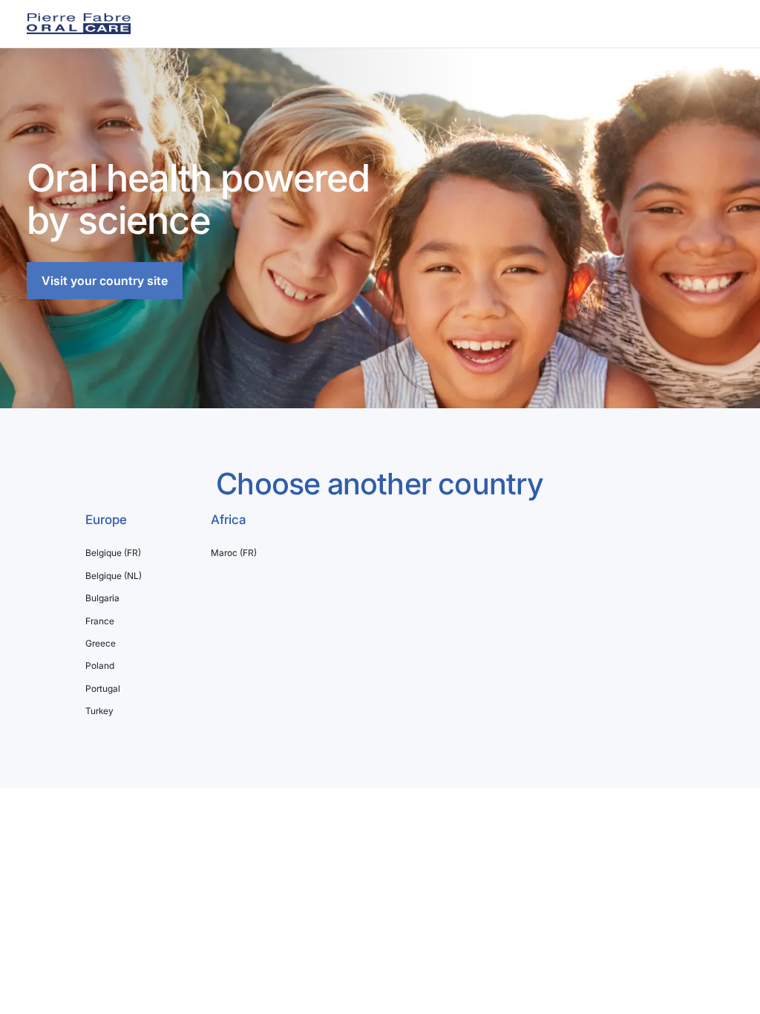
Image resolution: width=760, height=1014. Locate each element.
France (99, 621)
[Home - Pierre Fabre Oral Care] (79, 24)
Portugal (102, 689)
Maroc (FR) (234, 553)
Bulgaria (102, 598)
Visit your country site (105, 280)
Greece (100, 643)
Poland (99, 666)
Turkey (99, 711)
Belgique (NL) (113, 576)
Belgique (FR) (113, 553)
